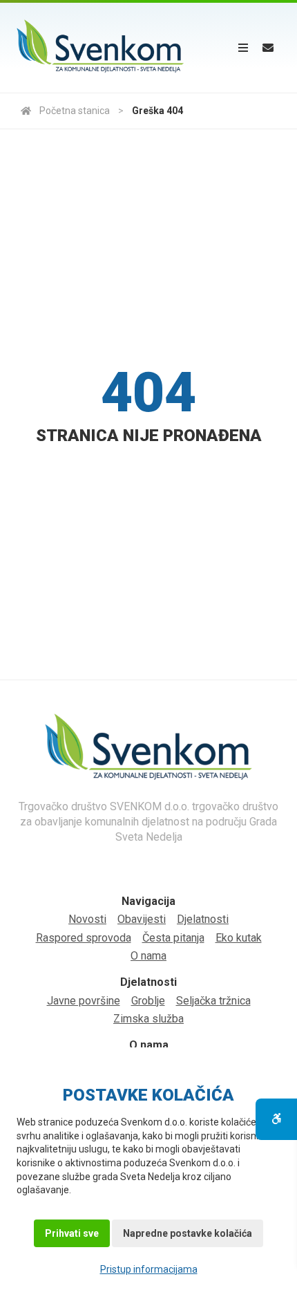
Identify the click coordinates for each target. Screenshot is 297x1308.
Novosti (87, 919)
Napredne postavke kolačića (187, 1233)
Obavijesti (141, 919)
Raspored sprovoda (83, 937)
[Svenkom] (100, 48)
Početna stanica (74, 110)
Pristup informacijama (149, 1269)
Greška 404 (157, 110)
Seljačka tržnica (213, 1000)
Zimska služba (148, 1018)
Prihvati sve (72, 1233)
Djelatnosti (203, 919)
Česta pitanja (173, 937)
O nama (148, 955)
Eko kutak (238, 937)
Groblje (148, 1000)
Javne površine (83, 1000)
